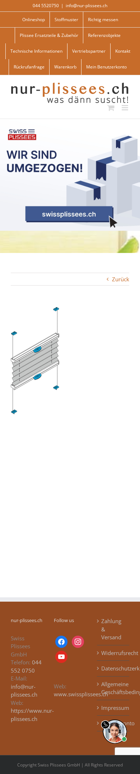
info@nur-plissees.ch (86, 6)
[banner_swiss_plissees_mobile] (70, 121)
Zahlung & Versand (111, 629)
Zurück (120, 279)
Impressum (113, 707)
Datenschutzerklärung (113, 668)
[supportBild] (115, 718)
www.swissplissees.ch (81, 694)
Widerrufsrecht (113, 652)
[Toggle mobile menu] (125, 107)
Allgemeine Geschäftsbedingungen (113, 688)
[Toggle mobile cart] (111, 107)
